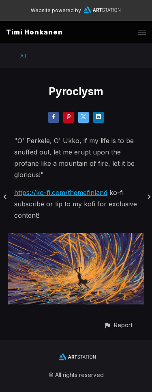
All (23, 56)
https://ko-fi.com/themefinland (60, 193)
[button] (118, 325)
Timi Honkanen (34, 32)
